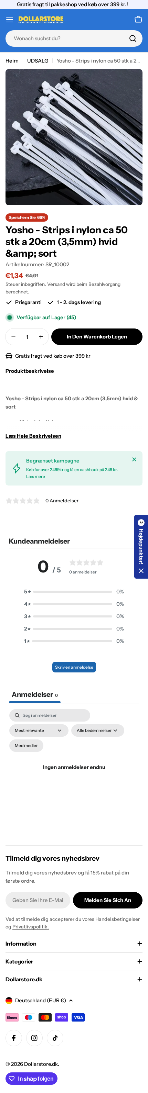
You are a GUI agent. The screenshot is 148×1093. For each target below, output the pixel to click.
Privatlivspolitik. (30, 927)
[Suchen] (133, 38)
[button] (74, 592)
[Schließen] (134, 459)
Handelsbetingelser (117, 919)
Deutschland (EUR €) (40, 1000)
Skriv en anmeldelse (74, 667)
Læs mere (35, 476)
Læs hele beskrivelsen (33, 436)
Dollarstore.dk (41, 1064)
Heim (12, 60)
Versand (56, 284)
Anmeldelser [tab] (35, 694)
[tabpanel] (74, 775)
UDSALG (37, 60)
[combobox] (74, 38)
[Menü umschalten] (10, 19)
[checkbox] (26, 745)
